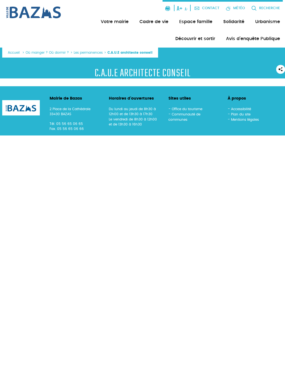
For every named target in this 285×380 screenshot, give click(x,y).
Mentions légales (245, 119)
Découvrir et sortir (195, 38)
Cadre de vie (153, 21)
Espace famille (195, 21)
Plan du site (240, 114)
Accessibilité (241, 109)
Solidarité (233, 21)
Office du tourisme (187, 109)
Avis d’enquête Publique (253, 38)
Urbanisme (267, 21)
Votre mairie (115, 21)
